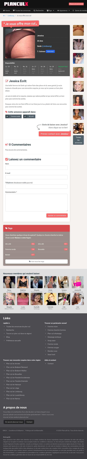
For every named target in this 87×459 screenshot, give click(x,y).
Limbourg (11, 15)
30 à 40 (31, 116)
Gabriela (50, 307)
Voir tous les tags (37, 261)
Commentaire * (11, 192)
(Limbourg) (47, 46)
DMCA (5, 430)
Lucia (23, 307)
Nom (7, 164)
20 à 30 (52, 244)
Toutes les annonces (78, 140)
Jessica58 (77, 290)
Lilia (64, 307)
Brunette (52, 249)
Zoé (77, 307)
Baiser (19, 255)
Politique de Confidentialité (34, 430)
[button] (20, 43)
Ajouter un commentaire (57, 215)
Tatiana (64, 290)
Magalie (36, 290)
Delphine (23, 290)
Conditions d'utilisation (16, 430)
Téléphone (19, 183)
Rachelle (36, 307)
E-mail (7, 173)
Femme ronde (15, 116)
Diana (9, 290)
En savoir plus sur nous (14, 422)
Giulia (50, 290)
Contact (29, 422)
